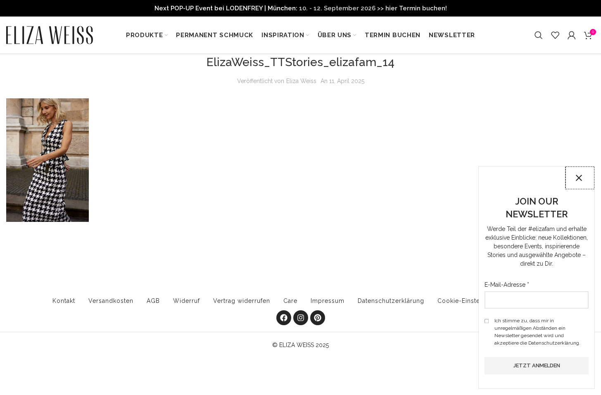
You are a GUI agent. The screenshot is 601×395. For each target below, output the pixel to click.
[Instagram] (300, 317)
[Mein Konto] (571, 35)
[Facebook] (283, 317)
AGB (153, 300)
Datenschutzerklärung (391, 300)
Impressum (327, 300)
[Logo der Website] (49, 34)
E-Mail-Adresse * (507, 284)
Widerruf (186, 300)
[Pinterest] (317, 317)
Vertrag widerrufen (241, 300)
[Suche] (538, 35)
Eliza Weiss (301, 81)
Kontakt (63, 300)
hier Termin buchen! (416, 8)
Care (290, 300)
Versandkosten (110, 300)
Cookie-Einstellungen (470, 300)
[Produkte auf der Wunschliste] (555, 35)
